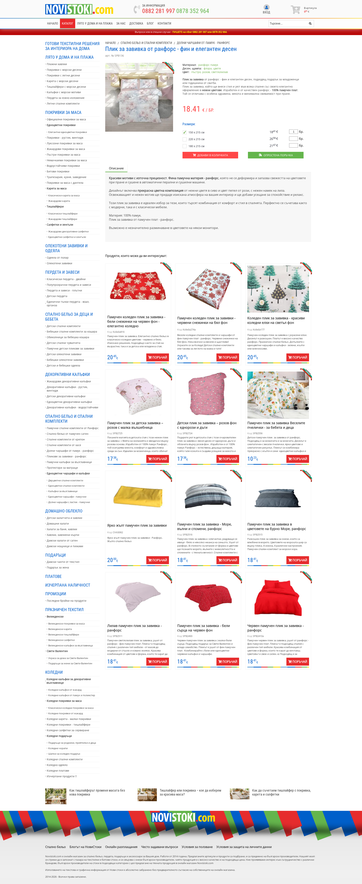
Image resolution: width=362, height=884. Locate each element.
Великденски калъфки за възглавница (70, 645)
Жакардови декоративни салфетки (68, 231)
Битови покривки (58, 171)
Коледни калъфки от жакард (64, 689)
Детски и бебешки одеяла (63, 365)
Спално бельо (55, 847)
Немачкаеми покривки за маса (67, 160)
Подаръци (55, 555)
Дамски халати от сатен (62, 540)
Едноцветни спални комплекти (66, 485)
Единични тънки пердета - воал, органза (68, 303)
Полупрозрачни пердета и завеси (69, 284)
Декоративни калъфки (67, 374)
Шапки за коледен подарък (64, 753)
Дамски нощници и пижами (65, 546)
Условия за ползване (197, 847)
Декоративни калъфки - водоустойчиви (72, 407)
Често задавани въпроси (159, 847)
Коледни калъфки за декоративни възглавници (69, 680)
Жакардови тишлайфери (62, 219)
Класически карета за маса (64, 195)
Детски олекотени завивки (64, 354)
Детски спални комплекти (64, 326)
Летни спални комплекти (63, 103)
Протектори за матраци (62, 467)
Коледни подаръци (59, 736)
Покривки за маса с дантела (65, 182)
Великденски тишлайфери (63, 634)
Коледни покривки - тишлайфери (68, 724)
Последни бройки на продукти (66, 600)
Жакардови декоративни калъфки (69, 381)
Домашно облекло (63, 510)
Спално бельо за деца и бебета (69, 317)
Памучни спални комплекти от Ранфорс (73, 428)
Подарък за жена (58, 567)
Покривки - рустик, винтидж (65, 137)
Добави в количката (212, 155)
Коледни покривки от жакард (65, 713)
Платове (53, 576)
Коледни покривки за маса (64, 701)
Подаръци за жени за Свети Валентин (70, 663)
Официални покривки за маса (66, 119)
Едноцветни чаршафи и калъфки (68, 473)
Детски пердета (57, 296)
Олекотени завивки (59, 263)
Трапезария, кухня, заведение (66, 177)
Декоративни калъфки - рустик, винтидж (67, 388)
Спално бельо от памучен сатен (67, 433)
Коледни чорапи (58, 748)
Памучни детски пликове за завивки (70, 348)
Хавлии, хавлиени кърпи (63, 535)
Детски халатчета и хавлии (64, 518)
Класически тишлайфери (62, 213)
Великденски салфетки (61, 640)
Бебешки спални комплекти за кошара (72, 331)
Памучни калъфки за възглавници (69, 462)
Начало (52, 23)
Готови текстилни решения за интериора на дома (72, 46)
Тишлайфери (55, 206)
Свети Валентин (57, 651)
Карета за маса (57, 188)
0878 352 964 (192, 11)
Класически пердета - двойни (66, 279)
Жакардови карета (59, 201)
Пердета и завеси (62, 272)
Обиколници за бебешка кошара (68, 337)
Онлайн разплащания (121, 847)
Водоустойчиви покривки (63, 165)
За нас (121, 23)
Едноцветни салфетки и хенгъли (67, 237)
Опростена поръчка (277, 155)
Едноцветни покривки (61, 125)
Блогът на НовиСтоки (85, 847)
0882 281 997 (158, 11)
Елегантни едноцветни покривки (67, 132)
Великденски (55, 616)
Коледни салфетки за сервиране (68, 730)
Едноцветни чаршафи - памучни (67, 496)
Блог (150, 23)
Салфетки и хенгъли (60, 224)
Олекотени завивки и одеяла (66, 248)
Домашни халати (58, 523)
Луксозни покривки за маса (65, 143)
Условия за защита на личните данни (244, 847)
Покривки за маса (63, 112)
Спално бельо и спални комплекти (69, 419)
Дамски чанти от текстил (63, 562)
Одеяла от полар (58, 257)
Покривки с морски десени (64, 69)
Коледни (54, 672)
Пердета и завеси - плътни (64, 290)
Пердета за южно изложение (65, 98)
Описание (116, 168)
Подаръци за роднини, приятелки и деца (72, 742)
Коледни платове (58, 770)
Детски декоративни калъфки (66, 396)
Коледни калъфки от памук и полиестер (71, 695)
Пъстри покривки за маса (63, 154)
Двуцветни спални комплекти (65, 480)
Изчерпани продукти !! (62, 776)
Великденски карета (60, 629)
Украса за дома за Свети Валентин (68, 658)
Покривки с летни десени (63, 75)
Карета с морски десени (62, 81)
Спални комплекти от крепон (66, 439)
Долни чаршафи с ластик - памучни (69, 502)
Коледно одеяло (57, 765)
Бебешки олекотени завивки (65, 360)
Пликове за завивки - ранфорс (66, 456)
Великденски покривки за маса (66, 623)
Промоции (55, 593)
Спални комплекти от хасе (64, 445)
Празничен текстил (64, 609)
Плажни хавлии (57, 64)
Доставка (136, 23)
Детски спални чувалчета (63, 343)
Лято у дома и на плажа (95, 23)
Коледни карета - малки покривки (69, 719)
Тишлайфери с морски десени (66, 86)
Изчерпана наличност (67, 585)
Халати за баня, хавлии (62, 529)
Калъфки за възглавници (62, 491)
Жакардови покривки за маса (66, 149)
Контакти (164, 23)
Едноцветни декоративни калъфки (69, 402)
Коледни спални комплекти (65, 759)
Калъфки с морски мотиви (64, 92)
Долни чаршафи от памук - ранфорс (70, 450)
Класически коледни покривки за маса (71, 708)
